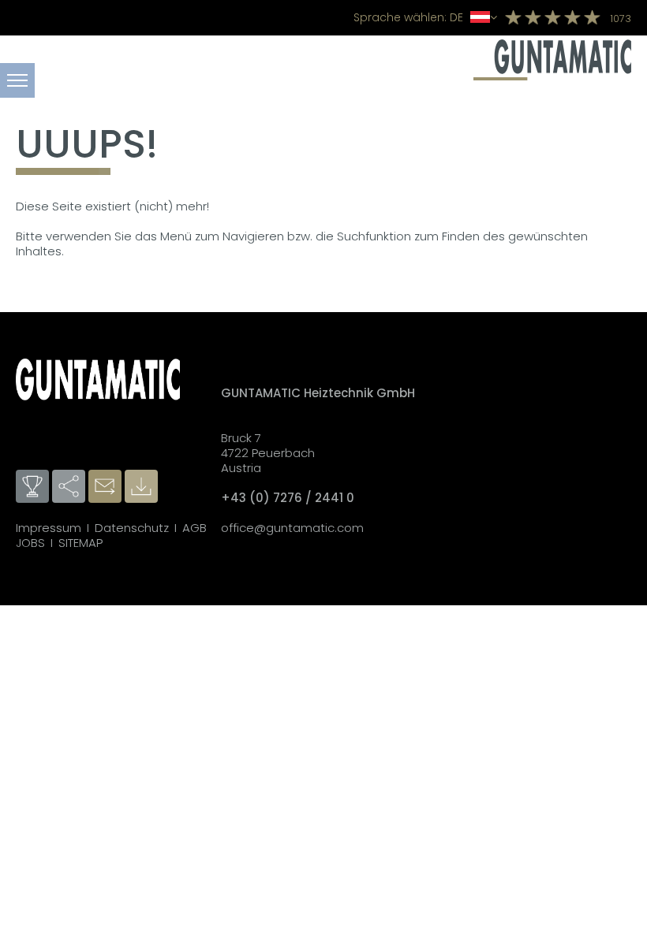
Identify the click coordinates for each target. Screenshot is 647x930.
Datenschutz (132, 527)
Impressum (48, 527)
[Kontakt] (106, 487)
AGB (194, 527)
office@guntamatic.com (292, 527)
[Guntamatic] (552, 76)
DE (409, 17)
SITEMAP (80, 542)
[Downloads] (143, 487)
